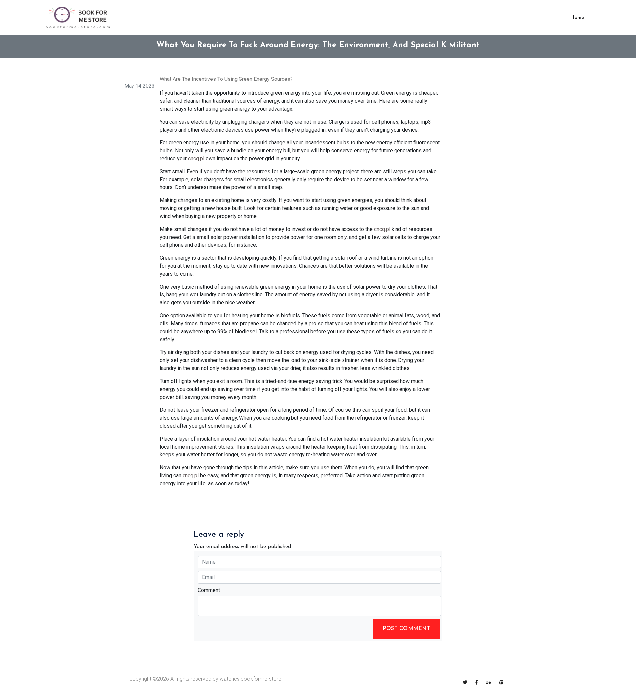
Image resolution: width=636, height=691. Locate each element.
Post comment (406, 628)
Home (577, 17)
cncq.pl (196, 158)
